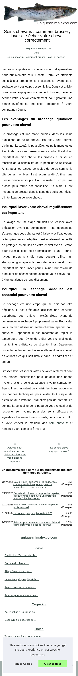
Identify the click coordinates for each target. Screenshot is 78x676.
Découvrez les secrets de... (20, 619)
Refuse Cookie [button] (23, 663)
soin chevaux (58, 423)
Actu (37, 52)
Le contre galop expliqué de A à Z (59, 449)
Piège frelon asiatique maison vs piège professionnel (35, 505)
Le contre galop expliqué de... (22, 579)
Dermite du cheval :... (17, 563)
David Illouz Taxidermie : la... (21, 555)
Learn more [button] (37, 654)
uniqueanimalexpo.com (38, 48)
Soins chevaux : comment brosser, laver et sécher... (37, 56)
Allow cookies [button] (52, 663)
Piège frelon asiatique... (18, 571)
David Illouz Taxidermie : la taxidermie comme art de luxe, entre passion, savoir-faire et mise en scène (35, 484)
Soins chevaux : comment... (20, 587)
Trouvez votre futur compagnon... (24, 636)
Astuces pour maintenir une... (21, 595)
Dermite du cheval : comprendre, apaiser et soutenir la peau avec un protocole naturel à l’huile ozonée (36, 496)
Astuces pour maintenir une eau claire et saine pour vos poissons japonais (15, 454)
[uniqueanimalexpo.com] (39, 13)
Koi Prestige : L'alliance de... (21, 611)
